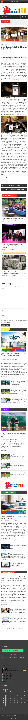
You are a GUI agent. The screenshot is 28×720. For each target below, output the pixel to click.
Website (2, 315)
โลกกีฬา (3, 429)
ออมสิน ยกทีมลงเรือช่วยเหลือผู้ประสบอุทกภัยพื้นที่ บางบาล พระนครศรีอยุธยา (13, 219)
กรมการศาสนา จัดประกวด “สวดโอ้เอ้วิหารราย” (12, 185)
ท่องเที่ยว (4, 347)
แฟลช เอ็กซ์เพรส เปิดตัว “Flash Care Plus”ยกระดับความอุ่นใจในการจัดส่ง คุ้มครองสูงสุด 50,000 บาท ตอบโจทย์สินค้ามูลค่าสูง (13, 578)
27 (14, 702)
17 (3, 700)
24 (3, 702)
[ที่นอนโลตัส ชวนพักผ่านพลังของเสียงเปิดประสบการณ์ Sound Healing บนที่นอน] (5, 546)
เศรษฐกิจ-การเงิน (20, 350)
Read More (3, 376)
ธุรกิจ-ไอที (3, 40)
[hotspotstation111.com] (14, 10)
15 (21, 698)
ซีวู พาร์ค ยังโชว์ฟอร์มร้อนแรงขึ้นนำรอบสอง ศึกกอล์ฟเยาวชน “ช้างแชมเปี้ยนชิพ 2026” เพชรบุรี (18, 392)
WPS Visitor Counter (9, 681)
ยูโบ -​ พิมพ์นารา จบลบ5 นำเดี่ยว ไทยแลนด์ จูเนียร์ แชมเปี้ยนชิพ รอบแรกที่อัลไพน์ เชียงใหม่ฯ (18, 474)
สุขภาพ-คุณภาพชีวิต (6, 350)
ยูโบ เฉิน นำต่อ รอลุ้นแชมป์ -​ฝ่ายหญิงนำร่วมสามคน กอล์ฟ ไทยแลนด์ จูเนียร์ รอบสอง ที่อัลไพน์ (18, 401)
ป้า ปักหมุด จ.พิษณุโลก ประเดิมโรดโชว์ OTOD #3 (12, 628)
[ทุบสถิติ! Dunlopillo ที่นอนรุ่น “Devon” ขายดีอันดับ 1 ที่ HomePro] (13, 504)
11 (6, 698)
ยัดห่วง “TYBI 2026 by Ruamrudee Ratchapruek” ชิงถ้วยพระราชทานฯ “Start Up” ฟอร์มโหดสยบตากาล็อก (18, 611)
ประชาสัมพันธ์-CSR (10, 40)
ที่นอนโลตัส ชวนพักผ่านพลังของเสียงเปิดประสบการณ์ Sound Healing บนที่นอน (18, 547)
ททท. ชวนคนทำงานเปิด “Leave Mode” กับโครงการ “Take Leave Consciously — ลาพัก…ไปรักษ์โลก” (18, 23)
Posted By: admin (5, 52)
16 (24, 698)
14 (17, 698)
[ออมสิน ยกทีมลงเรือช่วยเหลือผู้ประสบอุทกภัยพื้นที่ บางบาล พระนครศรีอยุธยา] (14, 207)
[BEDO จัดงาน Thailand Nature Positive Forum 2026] (5, 564)
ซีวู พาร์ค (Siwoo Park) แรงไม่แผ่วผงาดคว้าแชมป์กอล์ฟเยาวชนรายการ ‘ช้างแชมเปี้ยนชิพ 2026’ (18, 383)
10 (3, 698)
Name (2, 305)
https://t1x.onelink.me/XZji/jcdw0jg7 (11, 79)
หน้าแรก (17, 40)
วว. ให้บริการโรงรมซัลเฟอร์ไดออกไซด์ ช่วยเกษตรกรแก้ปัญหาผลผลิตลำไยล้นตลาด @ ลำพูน (14, 272)
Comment (3, 290)
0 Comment (14, 52)
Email (2, 310)
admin (12, 221)
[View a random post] (25, 17)
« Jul (3, 708)
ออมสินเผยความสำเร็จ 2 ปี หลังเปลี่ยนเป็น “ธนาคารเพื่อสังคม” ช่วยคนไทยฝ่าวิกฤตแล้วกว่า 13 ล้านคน (14, 246)
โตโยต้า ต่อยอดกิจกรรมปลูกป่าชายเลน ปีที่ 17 (16, 189)
